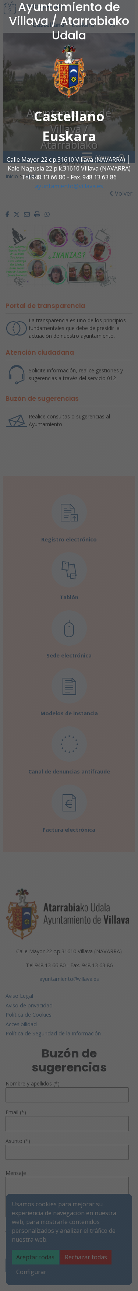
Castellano (69, 116)
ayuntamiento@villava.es (69, 186)
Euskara (69, 136)
